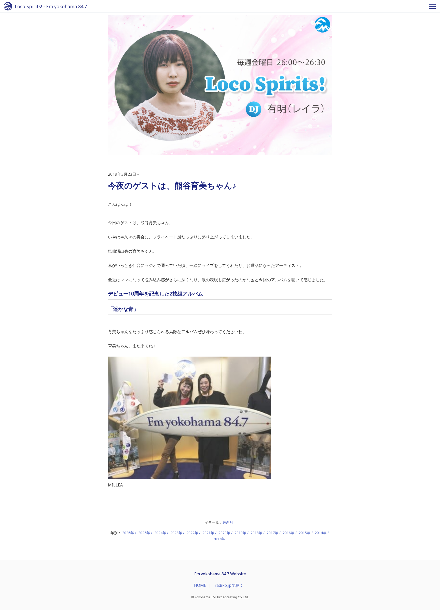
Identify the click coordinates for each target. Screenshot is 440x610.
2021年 (208, 532)
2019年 (240, 532)
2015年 (304, 532)
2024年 (160, 532)
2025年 (144, 532)
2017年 (272, 532)
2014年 (320, 532)
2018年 (256, 532)
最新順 (228, 522)
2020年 (224, 532)
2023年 (176, 532)
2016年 (288, 532)
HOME (200, 585)
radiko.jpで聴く (229, 585)
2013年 (219, 538)
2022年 (192, 532)
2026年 (128, 532)
